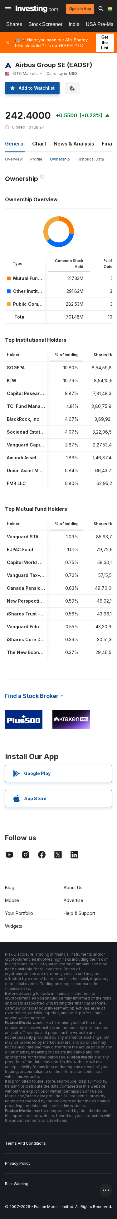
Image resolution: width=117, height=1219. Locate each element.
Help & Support (79, 913)
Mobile (12, 900)
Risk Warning (16, 1183)
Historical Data (90, 159)
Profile (36, 159)
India (74, 24)
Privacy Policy (18, 1163)
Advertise (73, 900)
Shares (14, 24)
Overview (14, 159)
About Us (73, 887)
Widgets (13, 926)
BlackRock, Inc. (24, 419)
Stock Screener (45, 24)
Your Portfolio (19, 913)
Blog (9, 887)
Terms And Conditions (25, 1143)
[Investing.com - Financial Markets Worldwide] (37, 9)
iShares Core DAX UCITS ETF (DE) (43, 639)
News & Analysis (74, 143)
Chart (39, 143)
